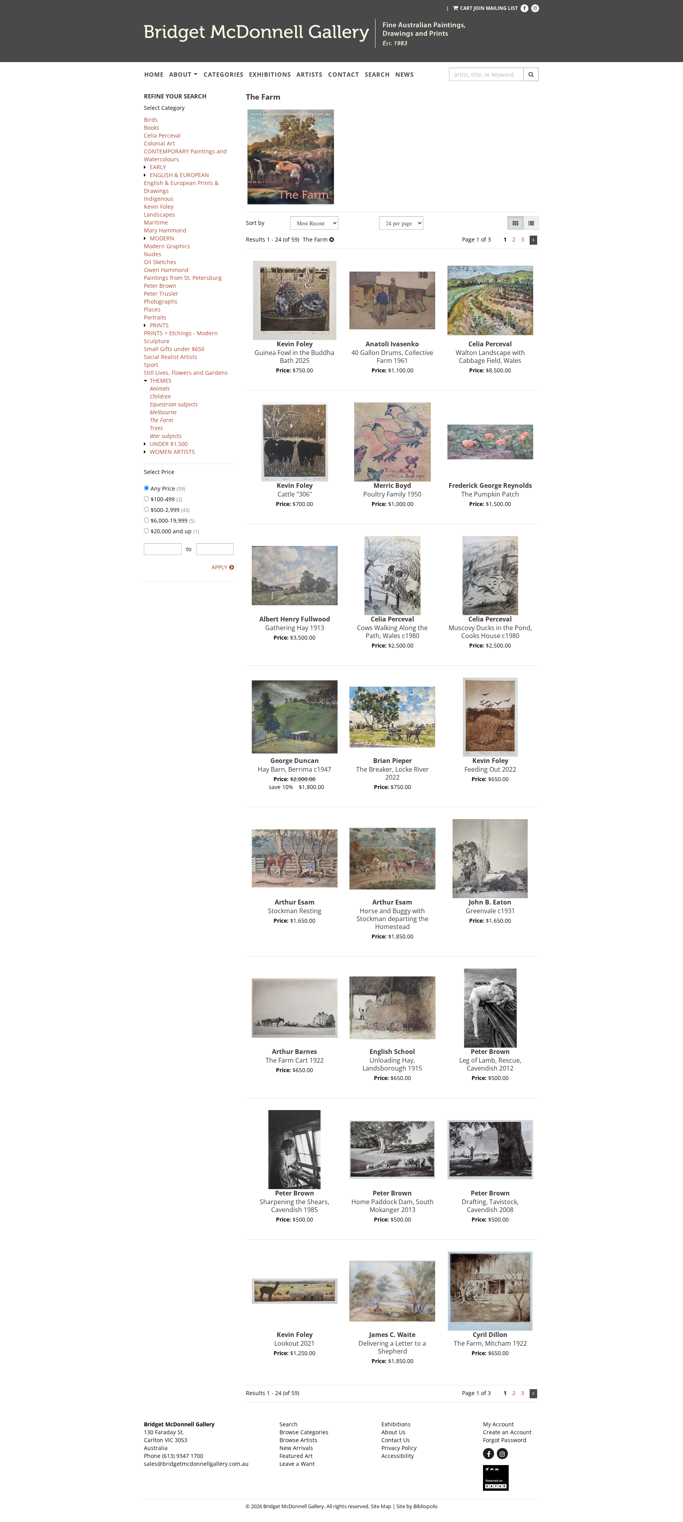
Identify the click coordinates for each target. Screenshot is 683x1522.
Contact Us (395, 1440)
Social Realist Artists (170, 357)
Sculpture (157, 341)
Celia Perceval (162, 135)
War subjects (165, 436)
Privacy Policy (399, 1448)
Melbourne (163, 412)
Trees (156, 428)
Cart (466, 8)
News (404, 74)
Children (160, 396)
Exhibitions (270, 74)
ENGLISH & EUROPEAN (179, 175)
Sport (151, 364)
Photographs (160, 301)
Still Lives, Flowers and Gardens (186, 372)
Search (377, 74)
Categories (223, 74)
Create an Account (507, 1432)
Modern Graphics (167, 246)
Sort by (255, 223)
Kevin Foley (159, 206)
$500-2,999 (169, 510)
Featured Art (296, 1456)
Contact (343, 74)
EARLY (158, 167)
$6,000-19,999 (172, 520)
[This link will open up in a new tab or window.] (511, 1478)
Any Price (167, 488)
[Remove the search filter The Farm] (331, 239)
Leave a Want (297, 1463)
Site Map (381, 1506)
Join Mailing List (496, 8)
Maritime (156, 222)
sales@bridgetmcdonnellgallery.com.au (196, 1463)
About (180, 74)
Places (152, 309)
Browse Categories (303, 1432)
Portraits (155, 317)
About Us (393, 1432)
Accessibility (397, 1456)
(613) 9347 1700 (182, 1456)
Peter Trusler (161, 293)
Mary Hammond (165, 230)
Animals (160, 388)
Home (154, 74)
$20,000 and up (174, 531)
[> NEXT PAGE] (533, 240)
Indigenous (159, 198)
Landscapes (159, 214)
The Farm (161, 420)
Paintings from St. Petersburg (183, 277)
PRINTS (159, 325)
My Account (498, 1424)
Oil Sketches (160, 262)
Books (151, 127)
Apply (219, 567)
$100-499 (165, 499)
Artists (309, 74)
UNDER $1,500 (169, 444)
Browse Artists (298, 1440)
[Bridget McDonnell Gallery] (256, 33)
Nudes (152, 254)
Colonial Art (159, 143)
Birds (151, 119)
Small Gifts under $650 (174, 349)
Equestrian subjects (174, 404)
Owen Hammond (166, 270)
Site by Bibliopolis (417, 1506)
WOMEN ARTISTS (172, 451)
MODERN (162, 238)
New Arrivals (296, 1448)
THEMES (161, 380)
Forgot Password (504, 1440)
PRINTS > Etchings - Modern (181, 333)
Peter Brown (160, 285)
